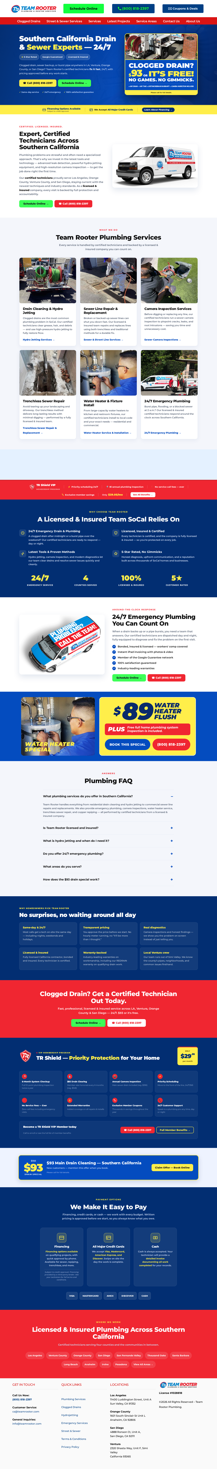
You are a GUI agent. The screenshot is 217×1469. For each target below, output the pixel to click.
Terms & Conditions (73, 1439)
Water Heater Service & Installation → (108, 432)
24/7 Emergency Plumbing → (162, 432)
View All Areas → (143, 1364)
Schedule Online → (74, 83)
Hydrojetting (69, 1415)
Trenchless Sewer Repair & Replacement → (40, 430)
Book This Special (128, 744)
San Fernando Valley (129, 1355)
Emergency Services (74, 1423)
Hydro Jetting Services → (39, 339)
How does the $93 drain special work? (71, 879)
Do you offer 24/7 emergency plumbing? (73, 853)
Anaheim (90, 1364)
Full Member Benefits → (175, 1130)
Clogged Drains (28, 21)
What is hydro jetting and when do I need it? (76, 841)
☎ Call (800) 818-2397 (38, 83)
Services (94, 21)
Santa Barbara (180, 1355)
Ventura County (58, 1355)
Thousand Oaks (156, 1355)
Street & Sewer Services (64, 21)
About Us (193, 21)
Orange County (82, 1355)
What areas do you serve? (62, 866)
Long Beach (71, 1364)
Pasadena (121, 1364)
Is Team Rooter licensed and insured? (70, 828)
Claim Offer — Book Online (172, 1167)
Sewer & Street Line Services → (103, 339)
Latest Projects (118, 21)
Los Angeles (35, 1355)
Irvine (105, 1364)
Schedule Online (84, 9)
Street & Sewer (71, 1431)
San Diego (104, 1355)
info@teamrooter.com (26, 1423)
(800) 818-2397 (171, 744)
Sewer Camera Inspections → (162, 339)
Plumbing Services (73, 1399)
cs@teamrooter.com (25, 1411)
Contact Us (171, 21)
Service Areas (146, 21)
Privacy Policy (70, 1446)
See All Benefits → (143, 494)
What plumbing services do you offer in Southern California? (88, 796)
